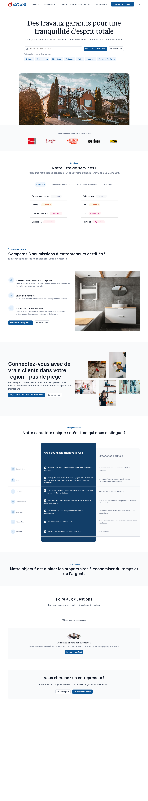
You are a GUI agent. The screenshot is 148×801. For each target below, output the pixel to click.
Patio (80, 59)
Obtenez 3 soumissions (123, 4)
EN (139, 4)
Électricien (56, 59)
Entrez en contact (74, 652)
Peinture (69, 59)
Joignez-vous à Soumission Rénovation (26, 395)
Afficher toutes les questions (74, 620)
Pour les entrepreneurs (80, 4)
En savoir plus (116, 49)
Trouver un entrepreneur (20, 323)
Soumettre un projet (82, 692)
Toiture (29, 59)
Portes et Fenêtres (107, 59)
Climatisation (42, 59)
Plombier (90, 59)
